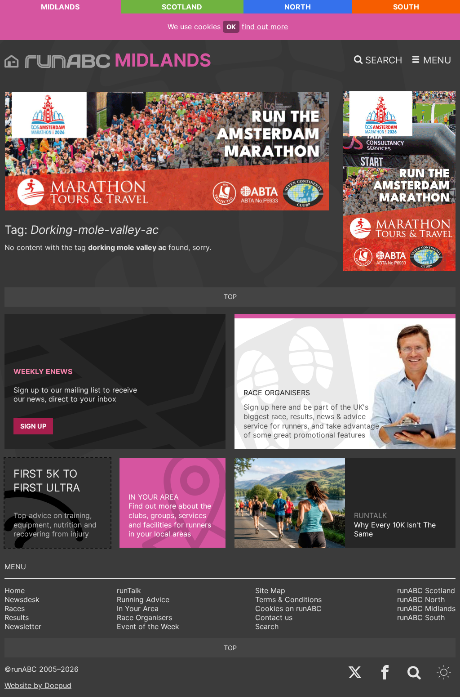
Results (16, 617)
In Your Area (138, 608)
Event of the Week (148, 626)
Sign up (33, 426)
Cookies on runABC (288, 608)
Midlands (60, 6)
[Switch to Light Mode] (444, 673)
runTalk (129, 590)
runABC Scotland (426, 590)
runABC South (421, 617)
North (297, 6)
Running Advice (143, 599)
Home (14, 590)
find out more (265, 26)
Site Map (270, 590)
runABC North (421, 599)
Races (14, 608)
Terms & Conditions (288, 599)
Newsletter (22, 626)
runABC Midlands (426, 608)
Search (267, 626)
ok (231, 27)
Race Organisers (144, 617)
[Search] (414, 673)
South (406, 6)
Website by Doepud (37, 685)
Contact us (273, 617)
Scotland (182, 6)
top (230, 296)
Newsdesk (22, 599)
